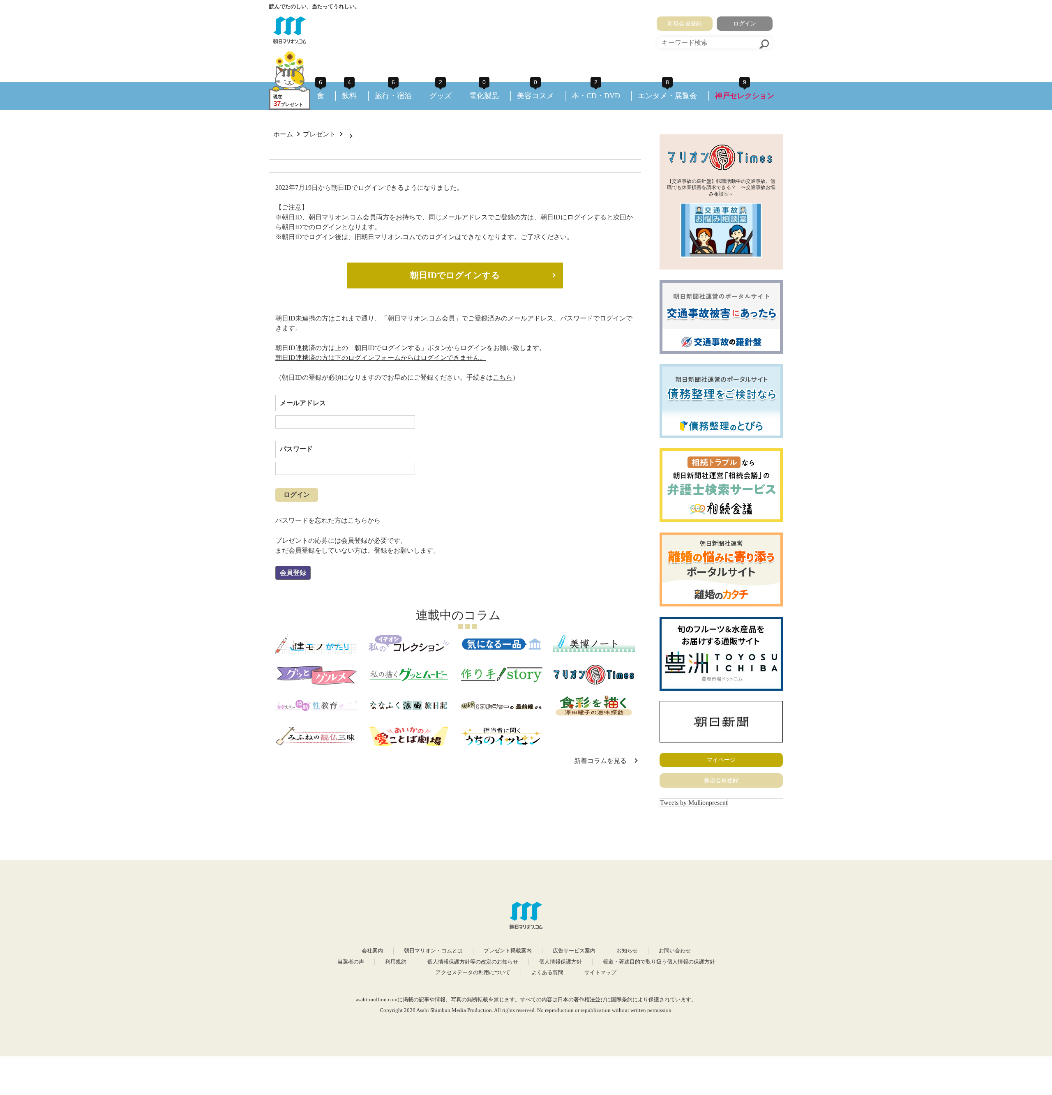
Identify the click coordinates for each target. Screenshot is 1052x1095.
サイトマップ (600, 972)
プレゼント (319, 134)
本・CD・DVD (596, 96)
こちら (502, 377)
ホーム (283, 134)
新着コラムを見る (600, 760)
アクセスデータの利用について (473, 972)
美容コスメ (535, 96)
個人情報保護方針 (560, 962)
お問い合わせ (675, 951)
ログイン (744, 23)
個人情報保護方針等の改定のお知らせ (472, 962)
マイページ (721, 759)
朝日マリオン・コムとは (433, 951)
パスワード (296, 448)
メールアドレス (303, 402)
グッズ (440, 96)
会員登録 (293, 572)
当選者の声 (350, 962)
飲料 (349, 96)
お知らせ (627, 951)
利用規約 (395, 962)
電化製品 (484, 96)
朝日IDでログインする (455, 275)
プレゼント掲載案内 (508, 951)
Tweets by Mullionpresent (693, 802)
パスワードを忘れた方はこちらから (328, 520)
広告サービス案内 (574, 951)
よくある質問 (547, 972)
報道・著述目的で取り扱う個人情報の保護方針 (659, 962)
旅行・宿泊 (393, 96)
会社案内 (372, 951)
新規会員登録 (684, 23)
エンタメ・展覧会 (667, 96)
